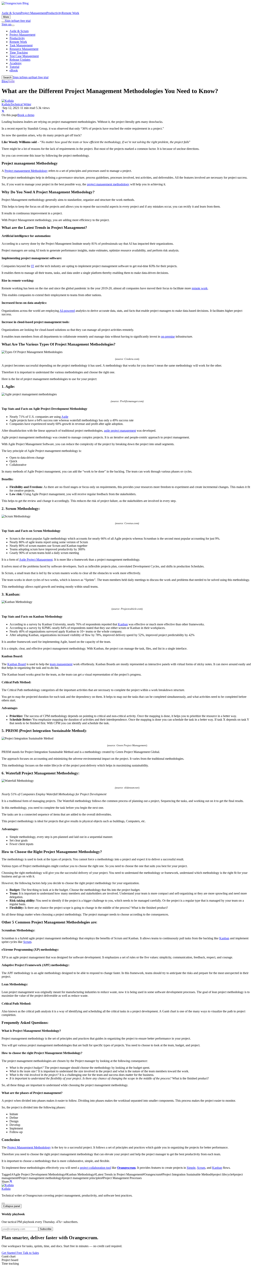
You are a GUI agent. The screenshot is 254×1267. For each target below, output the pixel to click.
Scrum (27, 942)
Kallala (6, 1188)
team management (61, 664)
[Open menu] (12, 25)
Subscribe (45, 1229)
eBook (14, 70)
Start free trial (22, 20)
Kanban (123, 624)
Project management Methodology (26, 170)
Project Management (33, 13)
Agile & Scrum (11, 13)
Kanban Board (16, 664)
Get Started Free (12, 1252)
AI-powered (67, 310)
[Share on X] (3, 111)
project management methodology (108, 184)
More (6, 16)
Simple (191, 1167)
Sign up (6, 24)
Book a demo (25, 115)
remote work (200, 288)
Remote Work (70, 13)
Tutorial (14, 66)
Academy (16, 63)
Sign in (9, 20)
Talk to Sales (31, 1252)
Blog (5, 81)
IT (32, 266)
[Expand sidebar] (3, 1203)
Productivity (54, 13)
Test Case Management (24, 56)
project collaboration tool (95, 1167)
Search (7, 77)
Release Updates (20, 59)
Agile (11, 81)
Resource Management (24, 49)
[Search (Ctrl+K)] (3, 21)
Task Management (21, 45)
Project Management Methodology (29, 1147)
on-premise (168, 336)
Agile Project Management (36, 559)
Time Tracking (19, 52)
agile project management (120, 430)
